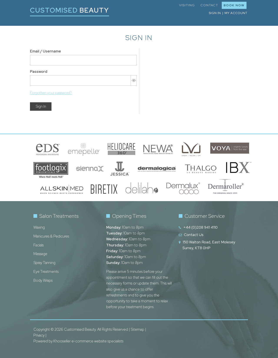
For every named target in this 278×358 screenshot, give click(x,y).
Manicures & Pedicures (51, 236)
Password (38, 71)
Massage (40, 253)
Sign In (41, 106)
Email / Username (45, 51)
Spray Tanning (44, 262)
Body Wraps (43, 280)
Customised (69, 10)
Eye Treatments (46, 271)
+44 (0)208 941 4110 (200, 227)
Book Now (234, 5)
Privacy (39, 335)
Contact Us (194, 234)
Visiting (187, 5)
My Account (236, 13)
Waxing (39, 227)
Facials (38, 245)
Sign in (215, 13)
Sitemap (137, 329)
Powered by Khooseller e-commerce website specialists (78, 341)
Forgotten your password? (51, 92)
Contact (209, 5)
